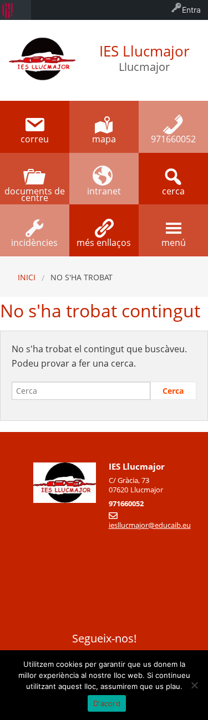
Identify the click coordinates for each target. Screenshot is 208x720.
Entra (191, 9)
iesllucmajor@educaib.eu (150, 525)
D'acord (106, 703)
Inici (26, 277)
